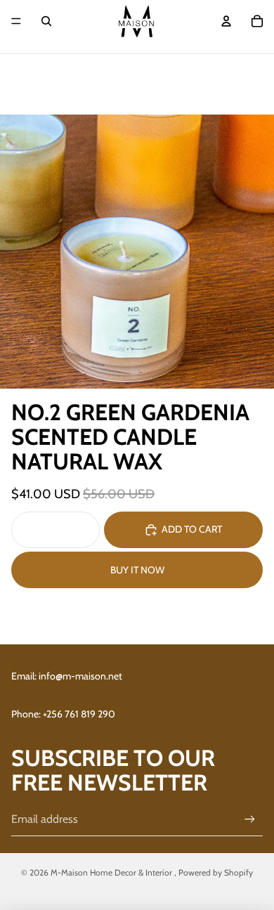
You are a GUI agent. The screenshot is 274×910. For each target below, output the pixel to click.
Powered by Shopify (215, 872)
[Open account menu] (226, 21)
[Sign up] (250, 819)
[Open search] (46, 21)
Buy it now (137, 570)
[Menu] (16, 21)
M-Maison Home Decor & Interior (112, 872)
